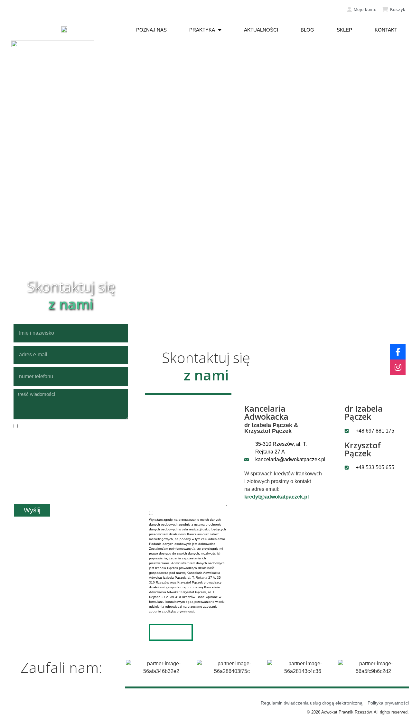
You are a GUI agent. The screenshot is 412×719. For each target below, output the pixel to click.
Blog (307, 30)
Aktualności (261, 30)
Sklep (344, 30)
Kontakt (386, 30)
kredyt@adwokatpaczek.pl (276, 497)
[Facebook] (398, 352)
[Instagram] (398, 367)
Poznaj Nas (151, 30)
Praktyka (202, 30)
